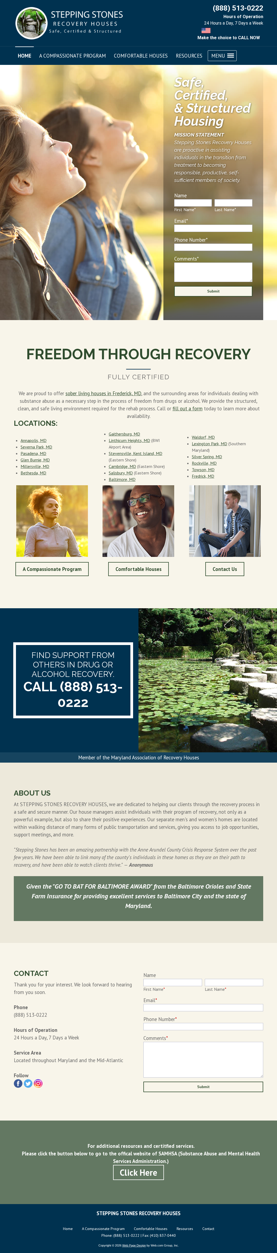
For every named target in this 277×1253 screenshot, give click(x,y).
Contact (208, 1228)
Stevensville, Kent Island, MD (135, 453)
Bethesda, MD (33, 473)
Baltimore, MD (122, 479)
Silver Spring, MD (207, 456)
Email (181, 221)
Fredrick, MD (203, 476)
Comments (186, 258)
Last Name (225, 209)
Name (180, 195)
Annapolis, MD (34, 440)
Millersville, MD (35, 466)
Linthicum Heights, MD (129, 440)
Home (68, 1228)
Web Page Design (134, 1245)
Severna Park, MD (36, 447)
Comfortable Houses (138, 569)
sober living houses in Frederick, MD (103, 393)
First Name (185, 209)
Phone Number (191, 240)
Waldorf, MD (203, 437)
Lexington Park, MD (209, 443)
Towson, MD (203, 469)
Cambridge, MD (122, 466)
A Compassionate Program (52, 569)
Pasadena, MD (33, 453)
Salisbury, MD (121, 473)
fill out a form (188, 408)
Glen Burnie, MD (35, 460)
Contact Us (225, 569)
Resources (185, 1228)
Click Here (138, 1172)
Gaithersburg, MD (124, 434)
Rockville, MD (204, 463)
